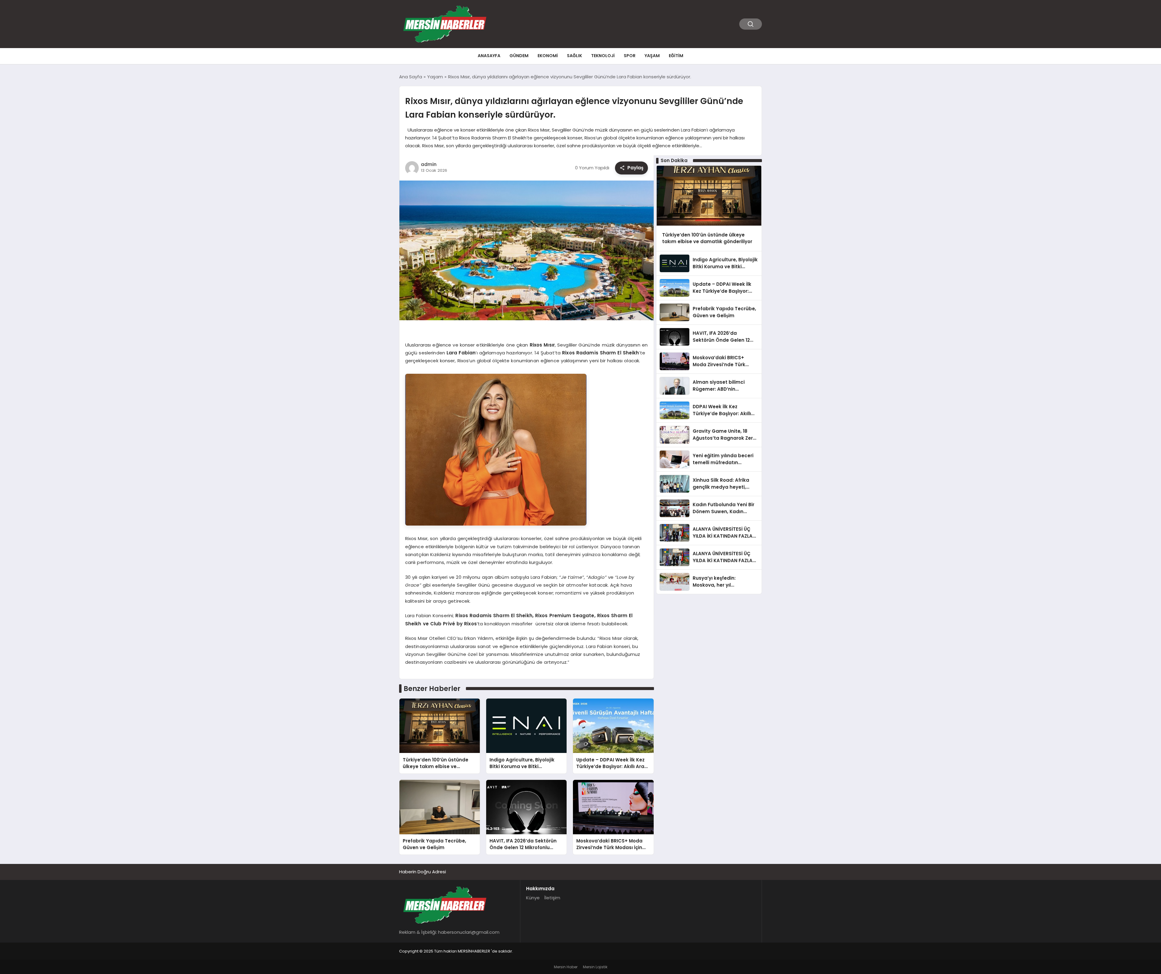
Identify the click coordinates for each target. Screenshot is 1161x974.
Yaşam (652, 56)
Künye (533, 897)
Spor (630, 56)
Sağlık (574, 56)
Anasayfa (489, 56)
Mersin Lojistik (595, 966)
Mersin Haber (565, 966)
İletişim (552, 897)
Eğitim (676, 56)
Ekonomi (548, 56)
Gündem (518, 56)
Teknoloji (603, 56)
